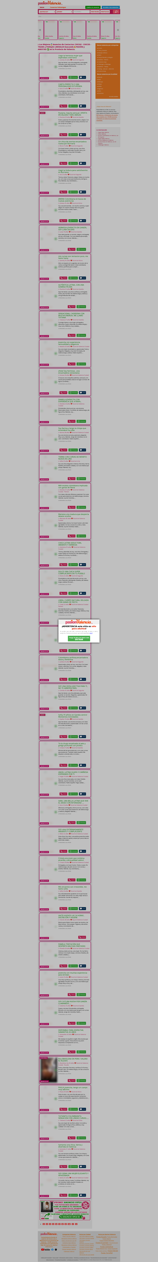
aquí (91, 633)
